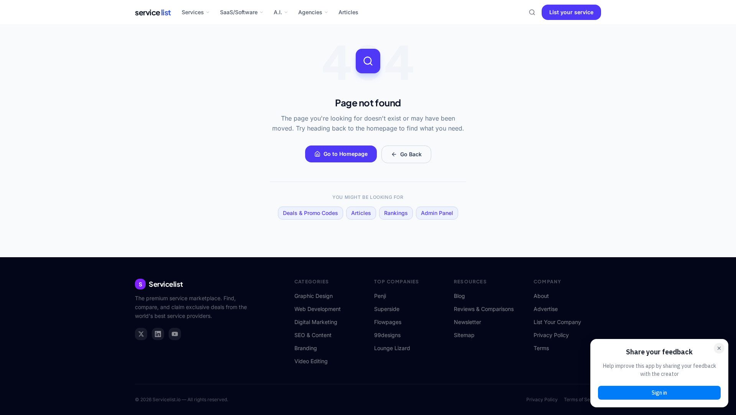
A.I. (278, 12)
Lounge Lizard (392, 348)
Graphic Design (313, 296)
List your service (571, 12)
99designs (387, 335)
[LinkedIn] (158, 334)
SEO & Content (313, 335)
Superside (386, 309)
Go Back (411, 154)
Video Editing (311, 361)
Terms (541, 348)
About (541, 296)
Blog (459, 296)
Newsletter (467, 322)
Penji (380, 296)
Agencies (310, 12)
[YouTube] (175, 334)
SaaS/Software (239, 12)
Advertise (546, 309)
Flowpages (387, 322)
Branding (305, 348)
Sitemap (464, 335)
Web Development (317, 309)
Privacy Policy (551, 335)
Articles (348, 12)
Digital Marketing (315, 322)
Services (193, 12)
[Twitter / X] (141, 334)
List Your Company (557, 322)
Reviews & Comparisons (484, 309)
